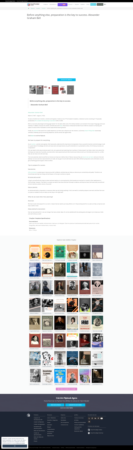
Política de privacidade (80, 422)
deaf (61, 125)
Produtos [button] (46, 4)
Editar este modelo (66, 79)
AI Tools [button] (61, 4)
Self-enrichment (32, 172)
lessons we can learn (88, 157)
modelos (38, 8)
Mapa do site (50, 435)
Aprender (49, 424)
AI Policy (76, 420)
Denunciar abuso (78, 431)
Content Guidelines (79, 424)
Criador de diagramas (39, 424)
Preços (87, 4)
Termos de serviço (79, 418)
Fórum (48, 422)
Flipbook (33, 8)
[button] (53, 4)
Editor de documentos (39, 430)
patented (35, 130)
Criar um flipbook (56, 405)
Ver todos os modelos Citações (66, 389)
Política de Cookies (20, 443)
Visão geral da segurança (91, 447)
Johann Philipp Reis (90, 130)
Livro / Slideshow (51, 418)
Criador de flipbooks (39, 422)
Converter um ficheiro (75, 405)
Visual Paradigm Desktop (22, 1)
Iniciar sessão (100, 4)
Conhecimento (51, 429)
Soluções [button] (77, 4)
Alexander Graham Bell (35, 112)
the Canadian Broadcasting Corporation (45, 120)
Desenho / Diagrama (52, 420)
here (32, 135)
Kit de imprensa (65, 422)
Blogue (49, 427)
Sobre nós (63, 418)
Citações (44, 8)
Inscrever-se (93, 4)
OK (14, 446)
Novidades (63, 420)
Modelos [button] (82, 4)
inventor (33, 144)
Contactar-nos (64, 424)
